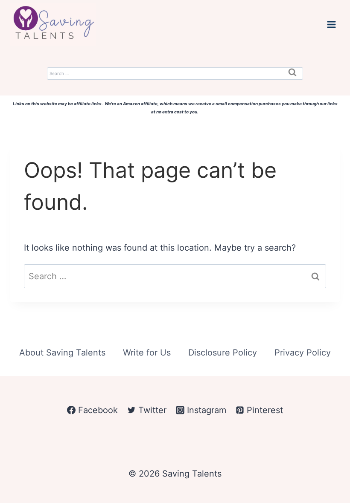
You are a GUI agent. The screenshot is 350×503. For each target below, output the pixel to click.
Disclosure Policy (222, 352)
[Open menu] (331, 24)
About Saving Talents (62, 352)
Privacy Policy (302, 352)
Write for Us (147, 352)
